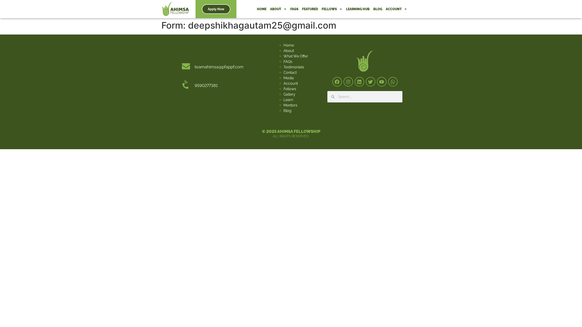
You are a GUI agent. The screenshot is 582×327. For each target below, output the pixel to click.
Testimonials (293, 67)
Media (288, 78)
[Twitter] (370, 82)
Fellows (329, 9)
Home (261, 9)
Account (394, 9)
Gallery (289, 94)
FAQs (294, 9)
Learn (288, 100)
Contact (290, 72)
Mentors (290, 105)
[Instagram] (348, 82)
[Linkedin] (359, 82)
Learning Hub (358, 9)
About (275, 9)
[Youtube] (381, 82)
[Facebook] (337, 82)
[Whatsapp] (393, 82)
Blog (377, 9)
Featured (310, 9)
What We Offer (295, 56)
